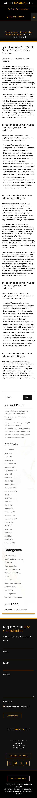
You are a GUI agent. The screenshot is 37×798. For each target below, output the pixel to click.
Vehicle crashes (23, 85)
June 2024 (8, 498)
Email (6, 663)
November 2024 (11, 488)
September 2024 (11, 491)
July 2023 (8, 526)
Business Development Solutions (17, 791)
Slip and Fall (9, 590)
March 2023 (9, 539)
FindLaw (18, 794)
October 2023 (10, 515)
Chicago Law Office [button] (18, 756)
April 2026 (8, 457)
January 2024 (10, 508)
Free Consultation (19, 9)
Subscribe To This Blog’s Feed (16, 610)
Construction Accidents (14, 559)
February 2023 (10, 543)
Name (5, 640)
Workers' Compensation (14, 597)
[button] (34, 16)
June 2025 (8, 474)
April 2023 (8, 536)
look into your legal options (23, 220)
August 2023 (9, 522)
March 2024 (9, 505)
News (7, 576)
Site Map (17, 789)
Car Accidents (10, 556)
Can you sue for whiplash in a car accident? (17, 418)
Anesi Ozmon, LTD (18, 59)
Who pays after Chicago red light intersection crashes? (17, 424)
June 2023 (8, 529)
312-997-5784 (18, 748)
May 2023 (8, 532)
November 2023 (10, 512)
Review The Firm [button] (18, 778)
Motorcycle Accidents (13, 573)
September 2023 (11, 519)
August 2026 (9, 450)
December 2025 (11, 464)
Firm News (8, 562)
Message (6, 674)
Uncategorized (10, 593)
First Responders (11, 566)
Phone (5, 652)
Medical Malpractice (12, 569)
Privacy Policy (27, 789)
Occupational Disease (13, 583)
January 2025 (10, 484)
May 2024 (8, 502)
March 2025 (9, 481)
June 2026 (8, 453)
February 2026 (10, 460)
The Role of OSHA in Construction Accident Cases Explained (17, 436)
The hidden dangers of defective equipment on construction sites (17, 430)
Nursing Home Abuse (12, 580)
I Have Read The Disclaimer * (17, 707)
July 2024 (8, 495)
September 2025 (11, 470)
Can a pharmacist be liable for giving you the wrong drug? (16, 412)
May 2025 (8, 477)
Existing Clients (16, 16)
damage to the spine (16, 80)
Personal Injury (10, 587)
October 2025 (10, 467)
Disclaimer (7, 701)
